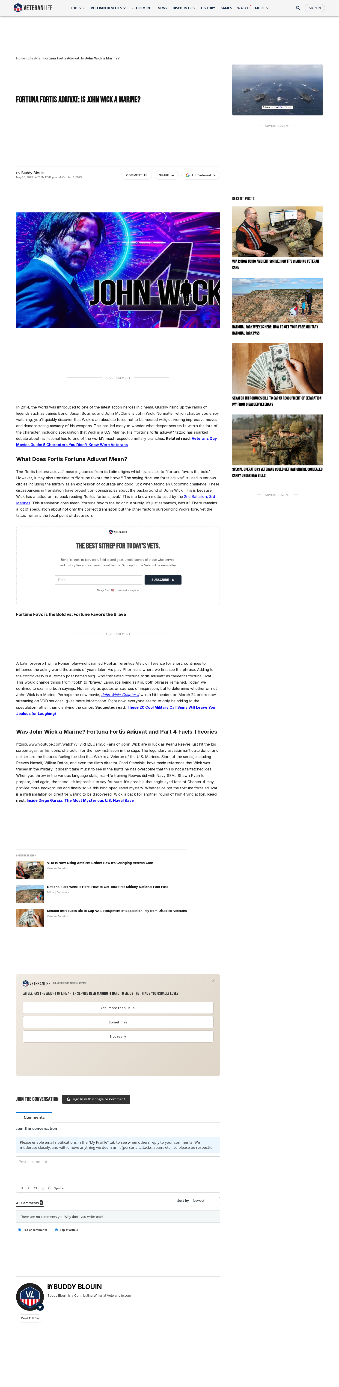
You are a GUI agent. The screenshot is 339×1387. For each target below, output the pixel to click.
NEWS (162, 8)
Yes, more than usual (118, 1007)
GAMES (226, 8)
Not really (118, 1036)
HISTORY (208, 8)
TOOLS (75, 8)
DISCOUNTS (182, 8)
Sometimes (118, 1022)
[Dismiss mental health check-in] (213, 980)
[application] (277, 90)
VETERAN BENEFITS (106, 8)
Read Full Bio (30, 1318)
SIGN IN (315, 8)
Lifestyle (34, 58)
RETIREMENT (141, 8)
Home (20, 58)
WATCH (243, 8)
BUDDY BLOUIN (78, 1287)
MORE (260, 8)
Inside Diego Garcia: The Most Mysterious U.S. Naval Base (80, 800)
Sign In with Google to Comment (98, 1099)
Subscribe (160, 580)
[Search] (298, 8)
